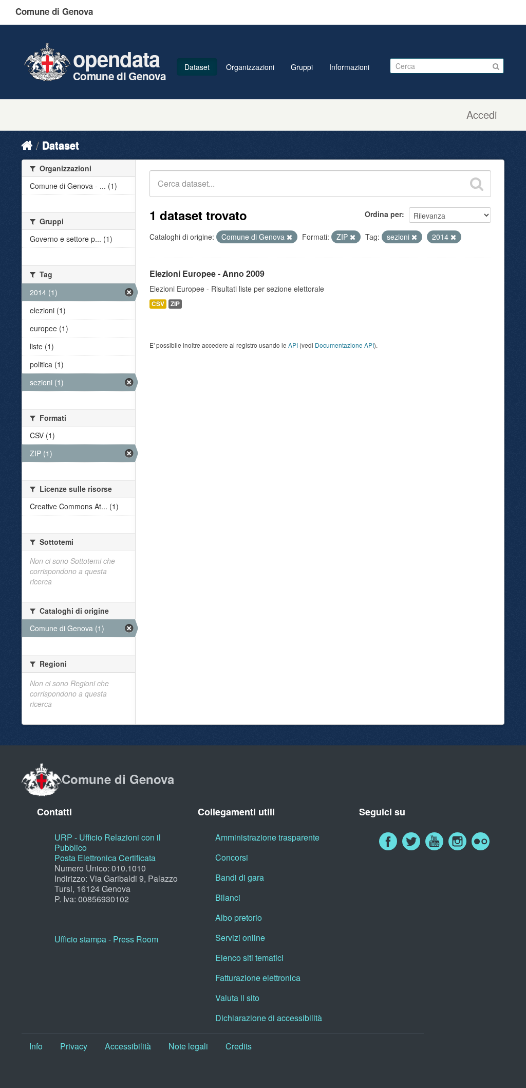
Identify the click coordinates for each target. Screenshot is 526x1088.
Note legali (188, 1046)
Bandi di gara (239, 877)
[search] (476, 183)
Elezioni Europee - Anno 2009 (207, 273)
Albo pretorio (238, 917)
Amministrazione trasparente (267, 837)
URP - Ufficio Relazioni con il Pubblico (107, 842)
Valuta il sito (237, 998)
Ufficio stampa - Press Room (106, 939)
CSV (158, 303)
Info (36, 1046)
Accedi (481, 115)
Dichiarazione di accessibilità (268, 1018)
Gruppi (302, 67)
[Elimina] (289, 237)
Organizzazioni (250, 67)
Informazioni (349, 67)
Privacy (73, 1046)
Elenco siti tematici (249, 958)
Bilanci (227, 897)
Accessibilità (128, 1046)
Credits (239, 1046)
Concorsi (231, 857)
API (293, 345)
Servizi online (240, 937)
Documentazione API (344, 345)
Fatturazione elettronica (257, 978)
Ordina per (383, 214)
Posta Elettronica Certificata (105, 858)
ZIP (175, 303)
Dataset (197, 67)
